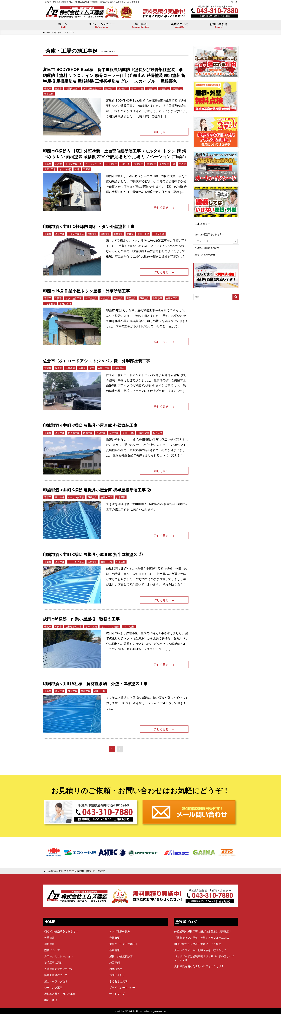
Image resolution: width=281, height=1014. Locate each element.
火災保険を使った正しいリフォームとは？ (199, 966)
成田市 (58, 626)
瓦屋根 (86, 169)
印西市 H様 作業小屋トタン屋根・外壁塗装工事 (86, 291)
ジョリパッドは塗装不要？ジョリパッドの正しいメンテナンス (204, 958)
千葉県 (47, 88)
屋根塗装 (122, 88)
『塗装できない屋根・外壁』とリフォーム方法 (201, 937)
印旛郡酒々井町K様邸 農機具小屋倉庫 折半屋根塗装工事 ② (97, 490)
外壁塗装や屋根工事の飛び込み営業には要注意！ (203, 931)
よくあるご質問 (118, 981)
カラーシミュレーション (58, 956)
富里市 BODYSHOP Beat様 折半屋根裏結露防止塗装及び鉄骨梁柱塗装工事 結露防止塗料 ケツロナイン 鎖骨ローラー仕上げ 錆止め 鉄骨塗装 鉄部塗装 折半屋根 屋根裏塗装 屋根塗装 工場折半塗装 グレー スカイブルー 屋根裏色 (115, 75)
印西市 (58, 164)
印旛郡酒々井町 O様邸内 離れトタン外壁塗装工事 (88, 226)
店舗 (91, 368)
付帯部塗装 (111, 164)
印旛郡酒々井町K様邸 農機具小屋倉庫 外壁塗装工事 (90, 425)
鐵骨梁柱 (177, 88)
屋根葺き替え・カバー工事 (59, 993)
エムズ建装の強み (119, 931)
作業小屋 (157, 298)
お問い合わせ (117, 975)
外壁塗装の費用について (207, 247)
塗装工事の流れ (53, 962)
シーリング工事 (93, 164)
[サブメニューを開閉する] (235, 241)
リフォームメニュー (204, 241)
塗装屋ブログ (186, 921)
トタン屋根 (65, 303)
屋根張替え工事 (74, 626)
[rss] (232, 2)
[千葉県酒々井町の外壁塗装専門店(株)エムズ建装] (75, 12)
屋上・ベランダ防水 (56, 981)
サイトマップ (117, 993)
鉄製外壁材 (119, 368)
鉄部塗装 (109, 88)
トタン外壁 (65, 169)
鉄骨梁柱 (151, 88)
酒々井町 (59, 233)
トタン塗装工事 (74, 164)
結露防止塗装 (72, 88)
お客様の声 (115, 969)
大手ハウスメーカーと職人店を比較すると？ (200, 950)
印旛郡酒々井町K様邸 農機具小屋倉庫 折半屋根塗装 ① (93, 554)
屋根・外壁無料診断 (204, 254)
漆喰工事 (125, 164)
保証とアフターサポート (123, 944)
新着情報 (114, 950)
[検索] (236, 2)
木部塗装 (138, 164)
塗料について (52, 950)
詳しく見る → (164, 132)
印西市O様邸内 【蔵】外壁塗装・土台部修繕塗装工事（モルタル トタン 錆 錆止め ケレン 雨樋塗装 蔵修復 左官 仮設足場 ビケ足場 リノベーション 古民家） (115, 153)
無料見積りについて (56, 975)
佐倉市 (58, 368)
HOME (50, 921)
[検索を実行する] (235, 297)
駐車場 (82, 368)
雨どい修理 (50, 1000)
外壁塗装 (164, 164)
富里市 (58, 88)
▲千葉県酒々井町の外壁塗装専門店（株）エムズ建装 (74, 871)
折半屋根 (48, 93)
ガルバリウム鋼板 (110, 626)
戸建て (130, 233)
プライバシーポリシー (122, 987)
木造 (77, 169)
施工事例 (114, 962)
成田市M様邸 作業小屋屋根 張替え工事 (81, 619)
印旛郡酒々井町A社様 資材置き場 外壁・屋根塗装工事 (95, 683)
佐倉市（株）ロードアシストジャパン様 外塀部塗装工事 (96, 361)
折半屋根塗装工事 (92, 88)
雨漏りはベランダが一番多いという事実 (197, 944)
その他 (182, 164)
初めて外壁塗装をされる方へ (209, 234)
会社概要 (114, 937)
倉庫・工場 (137, 88)
